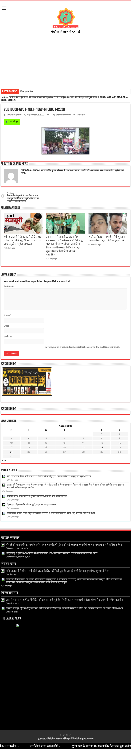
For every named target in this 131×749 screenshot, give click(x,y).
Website (8, 336)
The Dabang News (14, 114)
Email (7, 326)
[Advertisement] (65, 59)
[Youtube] (67, 735)
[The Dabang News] (65, 20)
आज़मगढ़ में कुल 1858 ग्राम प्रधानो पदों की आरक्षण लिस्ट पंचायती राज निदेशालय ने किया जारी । (53, 553)
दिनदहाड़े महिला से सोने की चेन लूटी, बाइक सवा (40, 91)
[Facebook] (61, 735)
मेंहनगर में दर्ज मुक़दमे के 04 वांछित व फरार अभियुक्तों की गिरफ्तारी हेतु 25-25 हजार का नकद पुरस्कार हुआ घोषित (53, 97)
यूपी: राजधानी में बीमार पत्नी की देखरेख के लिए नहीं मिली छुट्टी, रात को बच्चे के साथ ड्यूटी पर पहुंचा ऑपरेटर (22, 240)
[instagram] (70, 735)
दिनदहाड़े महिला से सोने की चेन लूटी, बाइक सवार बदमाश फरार (31, 504)
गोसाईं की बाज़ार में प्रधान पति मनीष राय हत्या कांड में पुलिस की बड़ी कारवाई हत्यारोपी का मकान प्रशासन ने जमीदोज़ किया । (65, 545)
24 (11, 451)
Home (4, 97)
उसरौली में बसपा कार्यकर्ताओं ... (27, 746)
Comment (9, 286)
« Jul (4, 460)
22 (101, 447)
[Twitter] (63, 735)
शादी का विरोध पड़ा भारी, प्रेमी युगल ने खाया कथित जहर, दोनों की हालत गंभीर (107, 238)
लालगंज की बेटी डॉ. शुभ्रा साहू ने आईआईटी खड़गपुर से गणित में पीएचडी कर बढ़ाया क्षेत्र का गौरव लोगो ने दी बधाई (51, 513)
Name (7, 315)
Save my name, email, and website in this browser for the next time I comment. (82, 347)
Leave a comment (63, 114)
